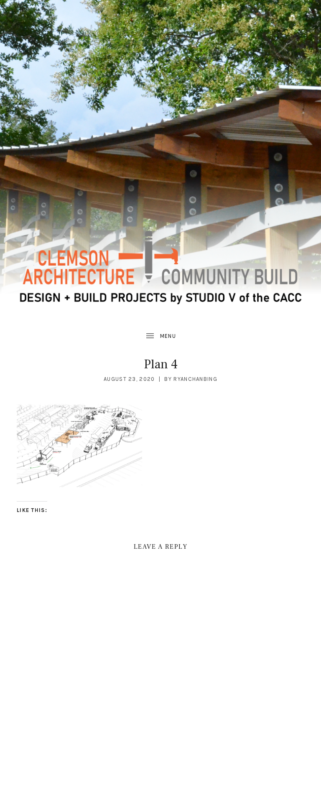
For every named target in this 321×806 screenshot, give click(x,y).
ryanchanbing (195, 379)
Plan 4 (161, 364)
